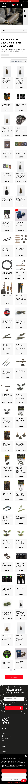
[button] (26, 755)
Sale (3, 740)
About (4, 751)
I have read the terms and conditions (12, 703)
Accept (14, 771)
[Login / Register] (21, 5)
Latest (4, 733)
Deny (14, 775)
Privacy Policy (17, 782)
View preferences (14, 779)
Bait (3, 735)
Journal (4, 753)
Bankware (5, 738)
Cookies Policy (10, 782)
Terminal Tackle (6, 737)
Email (14, 696)
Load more (14, 677)
